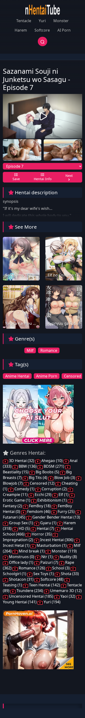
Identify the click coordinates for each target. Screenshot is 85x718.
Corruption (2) (54, 488)
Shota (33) (69, 573)
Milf (30, 350)
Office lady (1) (21, 562)
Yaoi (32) (68, 596)
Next (69, 175)
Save (16, 179)
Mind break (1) (32, 551)
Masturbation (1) (52, 545)
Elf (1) (63, 494)
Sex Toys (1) (43, 573)
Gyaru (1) (48, 522)
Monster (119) (64, 551)
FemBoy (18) (40, 505)
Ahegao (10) (52, 460)
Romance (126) (32, 568)
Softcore (42, 30)
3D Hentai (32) (21, 460)
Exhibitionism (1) (52, 500)
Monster (61, 20)
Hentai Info (42, 179)
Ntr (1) (47, 556)
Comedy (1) (24, 488)
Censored (72, 376)
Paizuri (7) (49, 562)
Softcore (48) (52, 579)
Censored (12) (42, 483)
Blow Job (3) (64, 477)
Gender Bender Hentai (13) (55, 517)
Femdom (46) (38, 511)
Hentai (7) (45, 528)
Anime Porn (46, 376)
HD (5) (24, 528)
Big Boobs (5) (47, 472)
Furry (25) (66, 511)
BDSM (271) (54, 466)
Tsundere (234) (30, 590)
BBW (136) (28, 466)
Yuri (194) (51, 601)
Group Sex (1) (21, 522)
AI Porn (64, 30)
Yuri (42, 20)
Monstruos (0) (21, 556)
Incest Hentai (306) (56, 539)
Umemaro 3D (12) (65, 590)
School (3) (61, 568)
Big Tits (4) (38, 477)
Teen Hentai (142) (44, 585)
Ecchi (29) (43, 494)
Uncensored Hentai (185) (31, 596)
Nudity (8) (68, 556)
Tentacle (23, 20)
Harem (21, 30)
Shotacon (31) (21, 579)
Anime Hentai (17, 376)
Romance (48, 350)
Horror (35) (42, 534)
